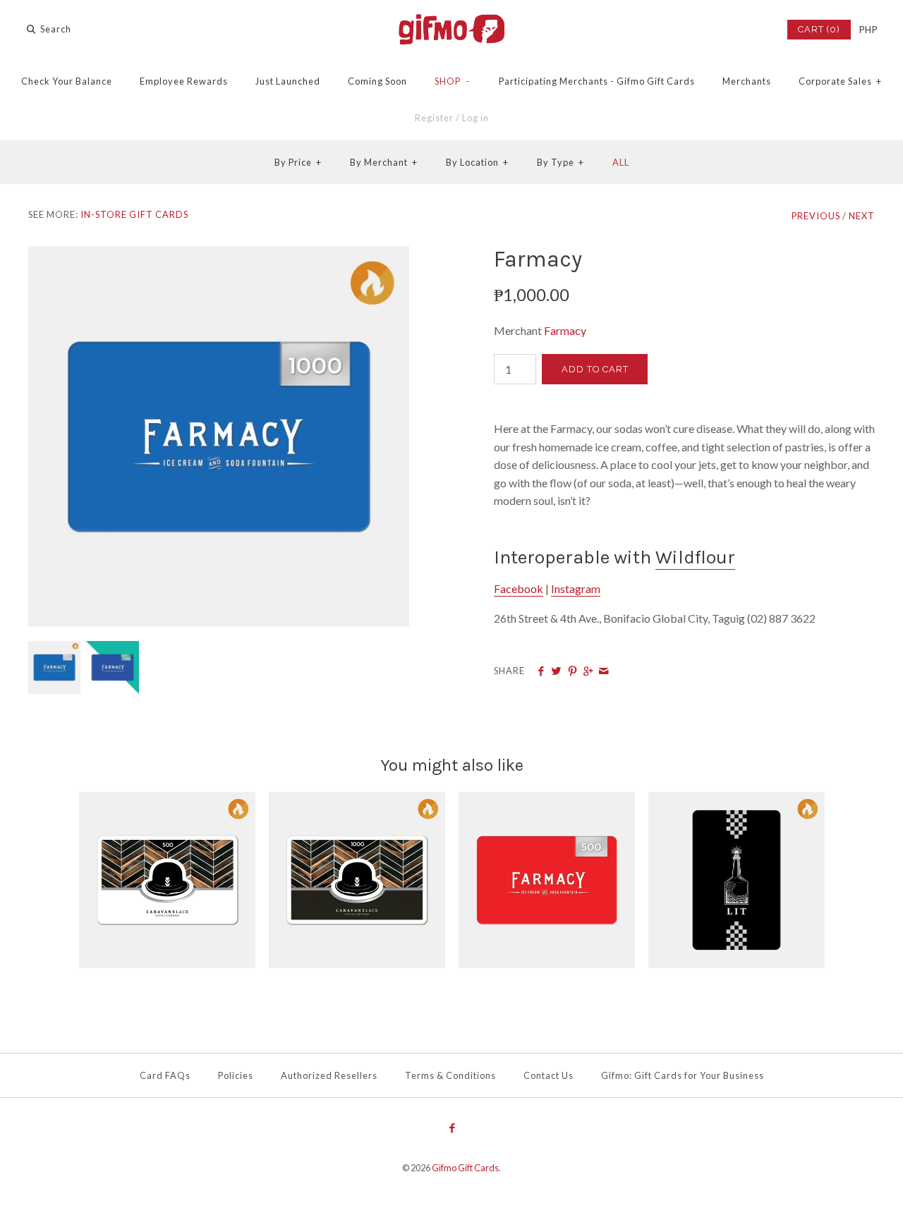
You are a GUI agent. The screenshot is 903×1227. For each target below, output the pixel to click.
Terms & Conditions (450, 1075)
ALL (620, 162)
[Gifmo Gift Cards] (451, 23)
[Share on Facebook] (540, 671)
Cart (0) (819, 29)
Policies (235, 1075)
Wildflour (695, 557)
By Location (477, 162)
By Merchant (384, 162)
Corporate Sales (840, 81)
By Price (298, 162)
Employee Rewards (184, 81)
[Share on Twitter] (556, 671)
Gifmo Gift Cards (465, 1167)
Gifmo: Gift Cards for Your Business (682, 1075)
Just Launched (287, 81)
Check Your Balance (66, 81)
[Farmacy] (218, 255)
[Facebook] (451, 1129)
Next (862, 215)
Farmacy (565, 330)
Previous (816, 215)
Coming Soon (377, 81)
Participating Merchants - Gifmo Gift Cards (597, 81)
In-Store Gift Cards (134, 214)
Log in (475, 117)
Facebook (518, 588)
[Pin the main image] (572, 671)
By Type (560, 162)
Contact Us (548, 1075)
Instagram (575, 588)
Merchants (746, 81)
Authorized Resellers (329, 1075)
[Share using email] (603, 671)
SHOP (452, 81)
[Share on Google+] (588, 671)
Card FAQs (165, 1075)
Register (434, 117)
